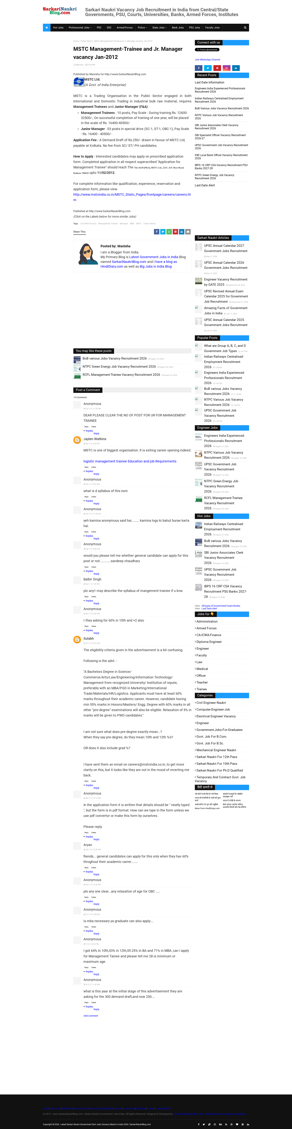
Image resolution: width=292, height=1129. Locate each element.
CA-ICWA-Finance (88, 223)
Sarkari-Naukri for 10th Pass (217, 764)
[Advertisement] (57, 92)
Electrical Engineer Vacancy (216, 716)
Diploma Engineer (209, 642)
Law (199, 662)
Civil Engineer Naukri (211, 703)
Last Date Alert (209, 608)
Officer (201, 676)
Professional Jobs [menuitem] (79, 27)
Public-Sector (87, 41)
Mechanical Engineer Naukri (216, 750)
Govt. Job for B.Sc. (210, 743)
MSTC (139, 223)
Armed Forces (207, 628)
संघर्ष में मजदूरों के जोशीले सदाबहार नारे (232, 795)
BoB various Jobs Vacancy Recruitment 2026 (222, 108)
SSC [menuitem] (109, 27)
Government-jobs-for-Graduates (220, 730)
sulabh (88, 638)
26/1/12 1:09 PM (93, 584)
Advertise (141, 1108)
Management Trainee (108, 223)
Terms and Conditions (101, 1108)
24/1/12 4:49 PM (93, 444)
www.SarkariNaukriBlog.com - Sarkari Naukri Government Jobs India (209, 1114)
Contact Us (129, 1108)
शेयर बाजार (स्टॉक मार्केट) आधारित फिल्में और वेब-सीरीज (234, 805)
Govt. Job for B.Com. (212, 737)
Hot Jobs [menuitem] (58, 27)
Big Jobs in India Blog (156, 266)
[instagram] (226, 68)
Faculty (202, 655)
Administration (207, 621)
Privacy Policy (81, 1108)
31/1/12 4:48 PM (93, 914)
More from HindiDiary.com (207, 808)
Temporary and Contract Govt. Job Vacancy (220, 779)
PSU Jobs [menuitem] (194, 27)
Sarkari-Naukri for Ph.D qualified (220, 770)
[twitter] (208, 68)
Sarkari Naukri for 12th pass (217, 757)
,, (195, 267)
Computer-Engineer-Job (213, 709)
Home (76, 41)
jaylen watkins (94, 439)
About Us (55, 1108)
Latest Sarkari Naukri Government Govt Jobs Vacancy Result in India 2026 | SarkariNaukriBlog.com (106, 1124)
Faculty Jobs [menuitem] (212, 27)
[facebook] (198, 68)
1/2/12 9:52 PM (92, 944)
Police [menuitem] (141, 27)
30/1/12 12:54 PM (93, 885)
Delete (93, 427)
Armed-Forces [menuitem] (125, 27)
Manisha (80, 65)
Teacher (202, 682)
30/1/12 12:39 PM (93, 850)
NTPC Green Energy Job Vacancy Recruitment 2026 (214, 176)
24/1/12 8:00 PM (93, 484)
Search (118, 1108)
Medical (202, 669)
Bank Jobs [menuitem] (178, 27)
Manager (124, 223)
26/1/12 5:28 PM (93, 614)
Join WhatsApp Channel (207, 59)
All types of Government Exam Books (221, 605)
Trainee (202, 689)
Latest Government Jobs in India (153, 257)
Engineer (203, 648)
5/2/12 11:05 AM (93, 984)
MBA (132, 223)
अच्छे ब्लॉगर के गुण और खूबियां (206, 804)
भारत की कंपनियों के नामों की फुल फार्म (208, 799)
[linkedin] (236, 68)
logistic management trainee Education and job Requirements (129, 461)
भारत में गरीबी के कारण (232, 800)
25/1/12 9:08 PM (93, 549)
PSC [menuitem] (99, 27)
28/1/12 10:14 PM (93, 798)
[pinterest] (217, 68)
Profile (150, 1108)
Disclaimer (67, 1108)
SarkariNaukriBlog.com (129, 262)
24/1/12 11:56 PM (93, 514)
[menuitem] (46, 27)
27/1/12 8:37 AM (93, 643)
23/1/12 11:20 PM (93, 409)
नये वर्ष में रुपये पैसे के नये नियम (206, 794)
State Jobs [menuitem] (158, 27)
